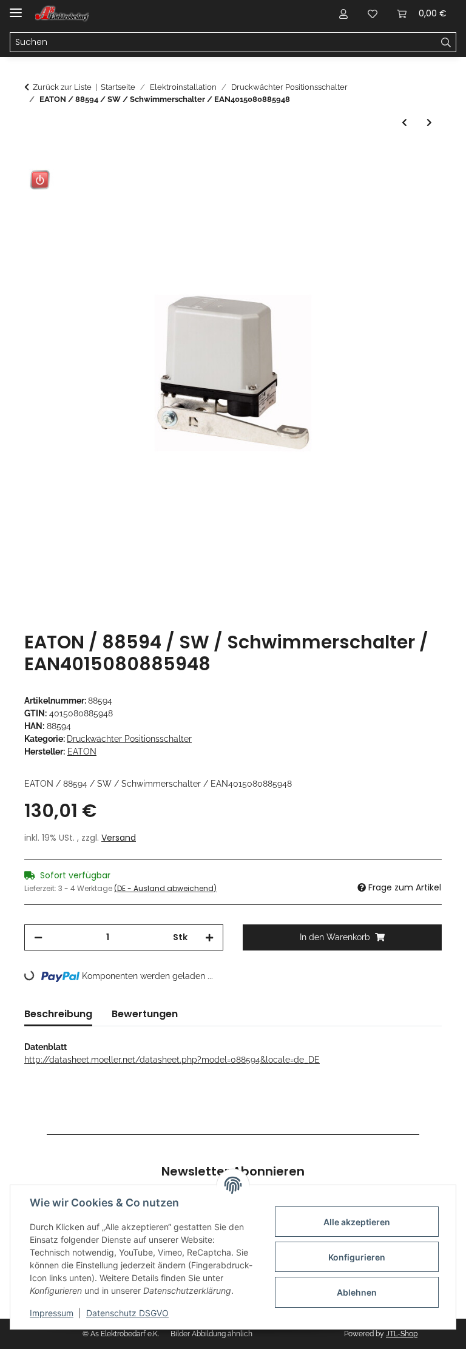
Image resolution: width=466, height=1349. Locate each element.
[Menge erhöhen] (209, 937)
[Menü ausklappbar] (16, 7)
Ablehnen (357, 1292)
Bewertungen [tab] (145, 1014)
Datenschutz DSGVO (127, 1313)
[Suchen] (446, 42)
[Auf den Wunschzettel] (416, 187)
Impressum (51, 1313)
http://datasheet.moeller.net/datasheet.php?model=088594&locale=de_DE (172, 1060)
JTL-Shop (401, 1334)
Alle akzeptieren (356, 1222)
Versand (118, 838)
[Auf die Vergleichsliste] (384, 187)
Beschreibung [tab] (58, 1014)
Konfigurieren (356, 1257)
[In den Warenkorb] (34, 157)
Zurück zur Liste (62, 87)
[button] (343, 13)
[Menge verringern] (38, 937)
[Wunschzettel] (372, 13)
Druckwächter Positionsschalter (129, 739)
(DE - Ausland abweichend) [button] (165, 888)
